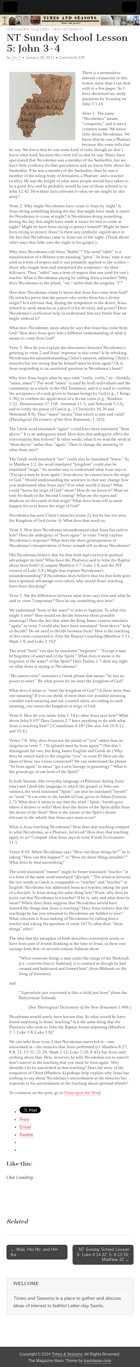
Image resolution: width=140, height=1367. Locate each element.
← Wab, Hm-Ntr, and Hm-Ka (35, 1252)
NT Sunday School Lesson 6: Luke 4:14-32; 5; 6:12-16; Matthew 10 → (103, 1254)
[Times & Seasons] (70, 20)
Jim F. (16, 57)
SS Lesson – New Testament (57, 29)
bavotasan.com (97, 1361)
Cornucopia (18, 29)
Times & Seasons (67, 1354)
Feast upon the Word (82, 1092)
